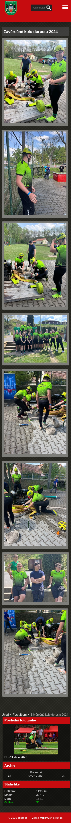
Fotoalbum (20, 714)
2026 (41, 776)
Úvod (5, 714)
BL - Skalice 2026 (15, 757)
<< (9, 776)
